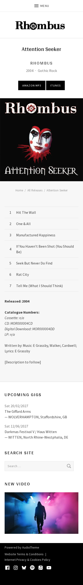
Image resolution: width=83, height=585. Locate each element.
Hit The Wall (26, 212)
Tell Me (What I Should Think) (39, 285)
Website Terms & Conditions (24, 554)
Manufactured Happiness (35, 235)
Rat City (22, 274)
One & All (23, 223)
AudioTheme (30, 547)
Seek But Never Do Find (34, 263)
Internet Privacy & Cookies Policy (27, 560)
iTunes (55, 85)
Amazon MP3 (31, 85)
